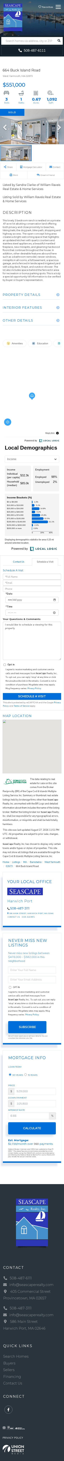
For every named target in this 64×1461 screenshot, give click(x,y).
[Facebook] (8, 1410)
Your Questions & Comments (22, 619)
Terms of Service (21, 705)
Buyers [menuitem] (9, 1363)
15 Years (32, 1075)
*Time (9, 606)
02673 (9, 866)
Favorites (47, 7)
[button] (59, 41)
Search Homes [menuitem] (16, 1356)
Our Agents (28, 917)
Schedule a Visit (45, 561)
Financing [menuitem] (12, 1376)
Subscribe (27, 1027)
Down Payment (17, 1097)
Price (11, 1085)
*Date (9, 593)
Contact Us (18, 561)
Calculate (32, 1128)
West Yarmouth (52, 862)
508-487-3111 (20, 908)
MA (25, 862)
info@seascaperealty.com (31, 1285)
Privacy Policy (34, 688)
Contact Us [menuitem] (12, 1383)
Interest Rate (16, 1110)
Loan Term (14, 1066)
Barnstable (35, 862)
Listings (16, 862)
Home (6, 862)
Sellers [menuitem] (9, 1370)
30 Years (17, 1075)
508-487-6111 (34, 50)
